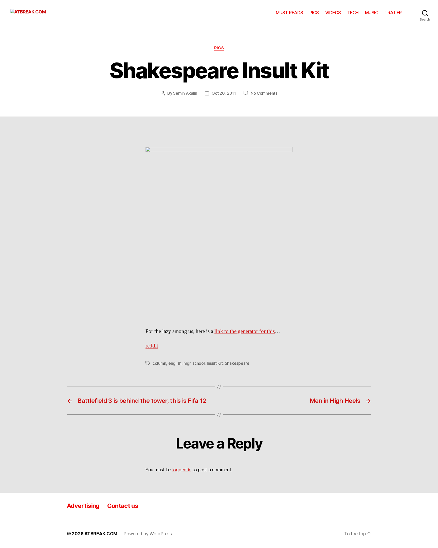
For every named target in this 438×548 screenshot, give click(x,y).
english (174, 363)
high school (194, 363)
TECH (353, 12)
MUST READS (289, 12)
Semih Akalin (185, 93)
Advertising (83, 505)
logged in (181, 469)
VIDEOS (333, 12)
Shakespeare (237, 363)
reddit (151, 345)
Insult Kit (215, 363)
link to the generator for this (244, 331)
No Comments (264, 93)
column (159, 363)
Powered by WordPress (147, 533)
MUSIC (371, 12)
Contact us (122, 505)
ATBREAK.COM (100, 533)
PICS (314, 12)
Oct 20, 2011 (224, 93)
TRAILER (393, 12)
